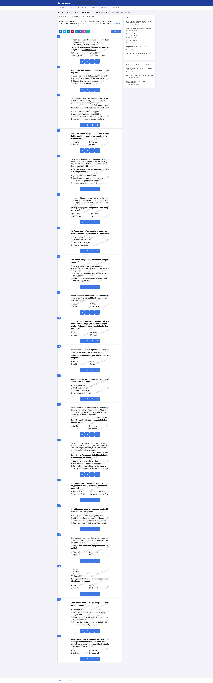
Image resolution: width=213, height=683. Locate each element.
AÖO (60, 680)
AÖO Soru (60, 12)
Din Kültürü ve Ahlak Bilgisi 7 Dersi (84, 12)
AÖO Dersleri (69, 12)
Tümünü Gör (149, 17)
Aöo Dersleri (115, 8)
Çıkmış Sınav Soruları (101, 12)
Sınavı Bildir (116, 31)
